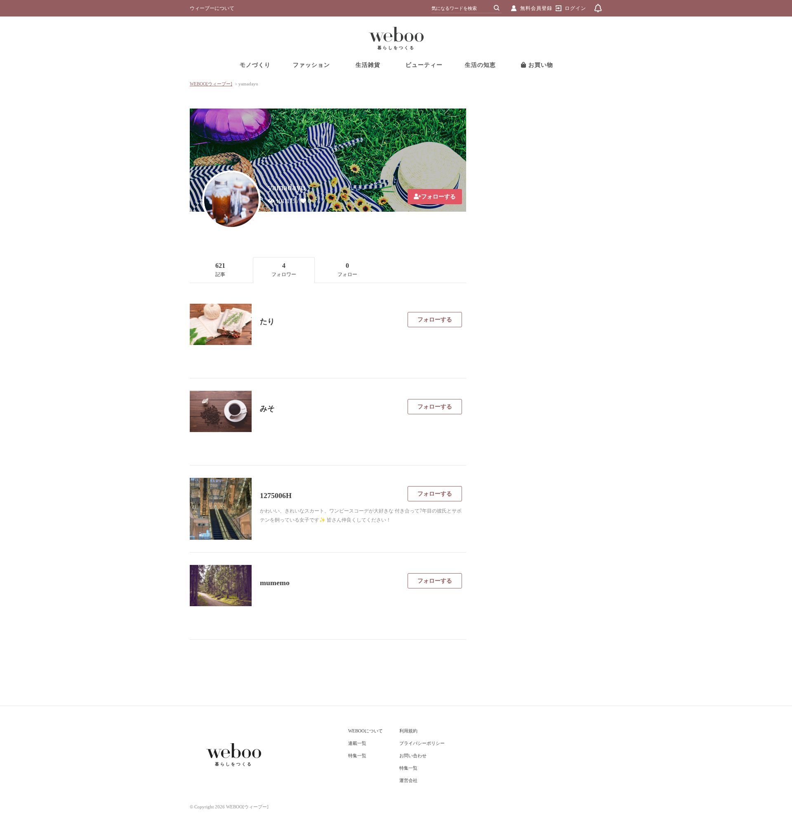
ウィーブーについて (212, 8)
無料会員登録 (536, 8)
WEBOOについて (365, 730)
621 (220, 269)
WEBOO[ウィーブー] (211, 83)
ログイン (575, 8)
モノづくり (255, 65)
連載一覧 (357, 743)
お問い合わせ (413, 755)
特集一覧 (357, 755)
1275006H (276, 495)
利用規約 (408, 730)
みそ (267, 408)
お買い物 (539, 65)
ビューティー (424, 65)
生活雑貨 (368, 65)
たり (267, 321)
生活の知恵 (480, 65)
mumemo (275, 583)
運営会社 (408, 780)
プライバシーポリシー (422, 743)
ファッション (311, 65)
